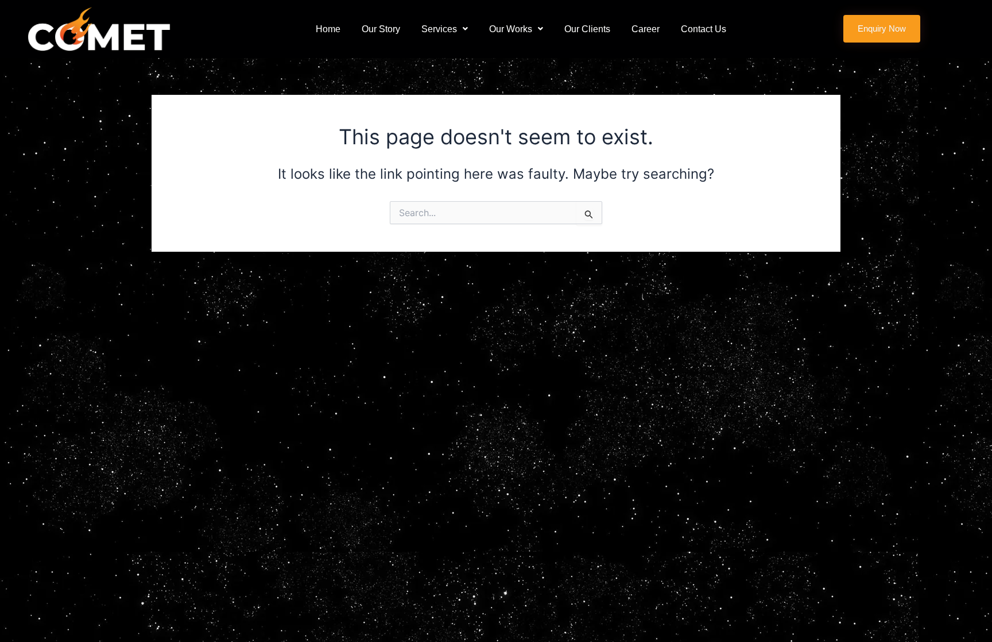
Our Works (510, 29)
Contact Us (703, 29)
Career (645, 29)
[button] (444, 29)
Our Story (381, 29)
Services (439, 29)
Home (328, 29)
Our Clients (587, 29)
